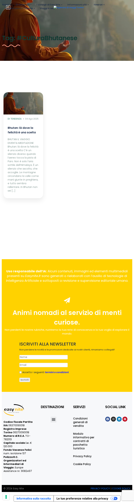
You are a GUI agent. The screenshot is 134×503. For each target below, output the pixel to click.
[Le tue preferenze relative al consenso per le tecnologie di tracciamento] (6, 497)
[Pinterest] (124, 419)
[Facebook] (107, 419)
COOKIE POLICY (121, 488)
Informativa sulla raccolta (34, 498)
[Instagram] (113, 419)
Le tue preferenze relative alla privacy (82, 498)
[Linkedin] (119, 419)
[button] (53, 419)
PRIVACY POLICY (101, 488)
